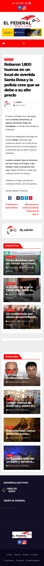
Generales (9, 59)
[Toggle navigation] (24, 43)
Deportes (26, 555)
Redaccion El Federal (18, 382)
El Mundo (34, 555)
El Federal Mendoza (33, 560)
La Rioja (10, 371)
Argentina (17, 555)
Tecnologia (20, 560)
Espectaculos (9, 560)
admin (19, 102)
